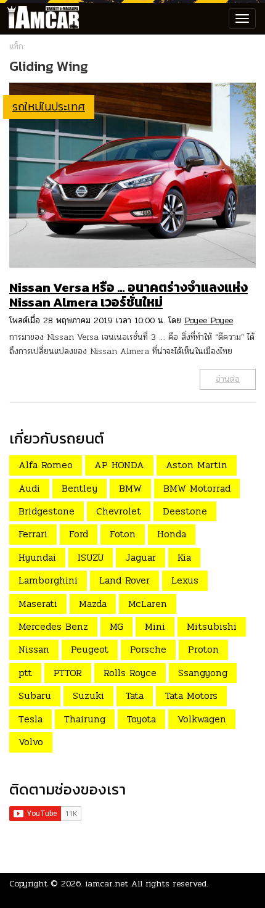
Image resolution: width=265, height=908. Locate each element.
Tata (135, 695)
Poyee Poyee (208, 320)
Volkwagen (201, 719)
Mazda (93, 603)
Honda (171, 534)
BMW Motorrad (196, 488)
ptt (25, 672)
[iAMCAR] (40, 18)
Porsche (148, 649)
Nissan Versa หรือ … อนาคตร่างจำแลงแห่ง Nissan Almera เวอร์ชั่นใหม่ (128, 295)
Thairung (84, 719)
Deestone (185, 511)
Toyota (141, 719)
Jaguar (140, 557)
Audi (29, 488)
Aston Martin (196, 465)
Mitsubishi (212, 626)
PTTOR (68, 672)
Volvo (30, 741)
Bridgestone (46, 511)
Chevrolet (118, 511)
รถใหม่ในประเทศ (48, 106)
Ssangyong (202, 672)
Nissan (33, 649)
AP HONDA (119, 465)
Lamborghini (48, 580)
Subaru (34, 695)
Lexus (184, 580)
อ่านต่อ (228, 379)
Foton (123, 534)
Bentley (79, 488)
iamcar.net (107, 883)
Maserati (37, 603)
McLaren (147, 603)
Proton (203, 649)
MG (116, 626)
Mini (155, 626)
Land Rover (124, 580)
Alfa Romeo (45, 465)
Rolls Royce (130, 672)
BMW (130, 488)
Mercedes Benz (53, 626)
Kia (184, 557)
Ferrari (32, 534)
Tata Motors (191, 695)
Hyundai (37, 557)
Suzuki (88, 695)
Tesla (30, 719)
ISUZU (91, 557)
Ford (78, 534)
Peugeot (89, 649)
